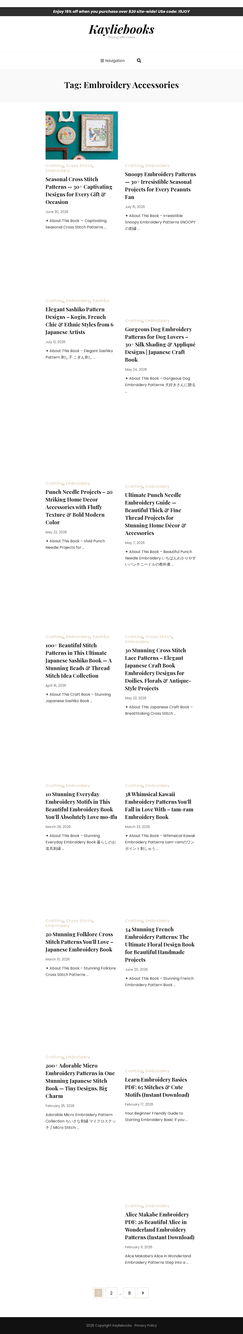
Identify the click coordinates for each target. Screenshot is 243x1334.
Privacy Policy (146, 1325)
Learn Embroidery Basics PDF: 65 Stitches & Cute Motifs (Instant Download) (157, 1087)
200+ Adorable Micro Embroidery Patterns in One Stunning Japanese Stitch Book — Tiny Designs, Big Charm (80, 1080)
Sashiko (101, 300)
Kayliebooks (121, 29)
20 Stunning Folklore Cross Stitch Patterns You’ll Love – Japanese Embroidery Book (79, 942)
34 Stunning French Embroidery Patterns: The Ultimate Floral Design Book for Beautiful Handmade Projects (160, 944)
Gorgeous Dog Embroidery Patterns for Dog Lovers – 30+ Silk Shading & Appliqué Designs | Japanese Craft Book (160, 344)
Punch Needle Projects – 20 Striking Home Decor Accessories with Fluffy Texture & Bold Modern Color (79, 507)
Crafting (55, 165)
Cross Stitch (79, 165)
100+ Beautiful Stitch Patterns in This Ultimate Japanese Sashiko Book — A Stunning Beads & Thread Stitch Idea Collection (79, 660)
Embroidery (58, 170)
